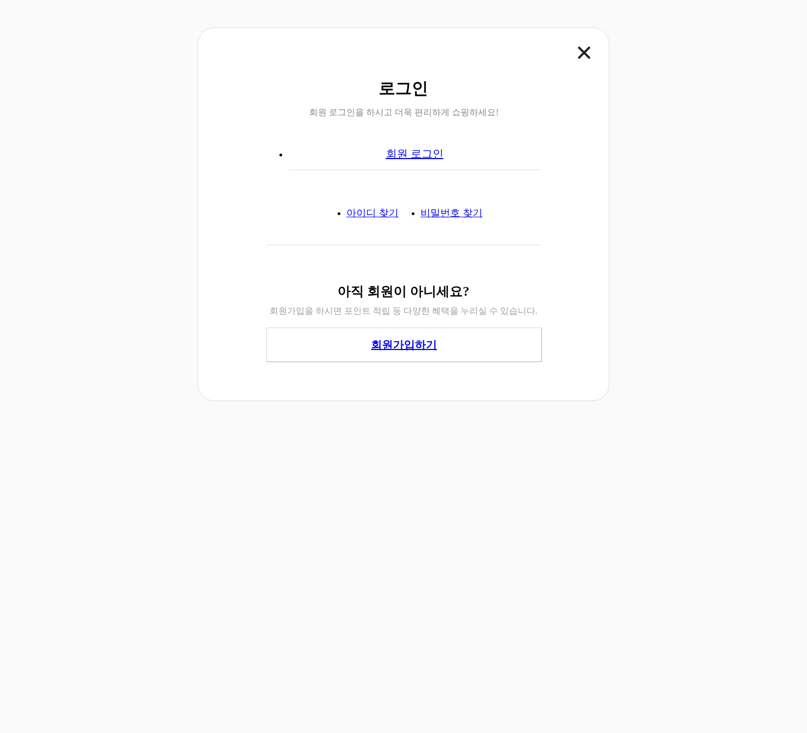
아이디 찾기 (372, 212)
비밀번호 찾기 (452, 212)
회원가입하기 (404, 345)
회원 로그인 (415, 154)
